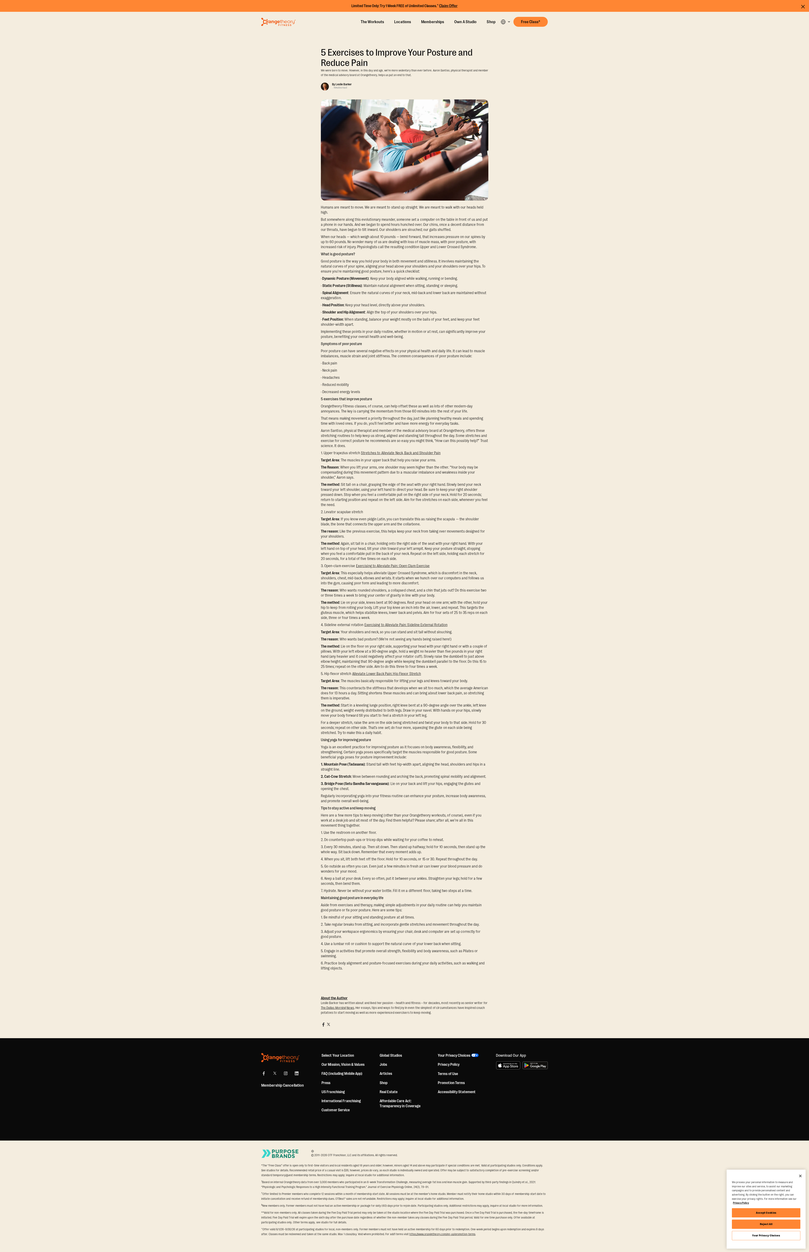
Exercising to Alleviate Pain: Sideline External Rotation (406, 625)
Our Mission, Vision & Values (342, 1064)
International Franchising (341, 1101)
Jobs (383, 1064)
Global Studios (391, 1055)
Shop (491, 22)
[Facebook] (263, 1073)
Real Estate (389, 1092)
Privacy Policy (448, 1064)
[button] (505, 21)
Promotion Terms (451, 1083)
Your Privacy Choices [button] (454, 1055)
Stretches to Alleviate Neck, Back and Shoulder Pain (401, 453)
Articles (386, 1073)
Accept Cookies (766, 1212)
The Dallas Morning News (337, 1008)
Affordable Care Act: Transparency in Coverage (400, 1103)
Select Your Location (337, 1055)
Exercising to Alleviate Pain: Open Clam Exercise (393, 566)
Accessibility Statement (456, 1092)
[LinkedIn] (296, 1073)
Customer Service (335, 1110)
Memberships (432, 22)
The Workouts (372, 22)
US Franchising (333, 1092)
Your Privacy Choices (766, 1235)
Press (326, 1083)
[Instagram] (285, 1073)
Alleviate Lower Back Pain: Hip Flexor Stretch (386, 674)
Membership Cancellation (282, 1085)
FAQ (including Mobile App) (342, 1073)
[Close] (800, 1176)
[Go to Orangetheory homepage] (278, 22)
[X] (274, 1073)
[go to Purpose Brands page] (280, 1153)
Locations (402, 22)
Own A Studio (465, 22)
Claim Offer (448, 6)
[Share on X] (328, 1024)
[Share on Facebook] (323, 1024)
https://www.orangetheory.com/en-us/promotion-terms (442, 1234)
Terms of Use (448, 1074)
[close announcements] (803, 6)
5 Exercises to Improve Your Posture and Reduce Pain (397, 57)
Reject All (766, 1224)
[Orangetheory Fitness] (280, 1057)
